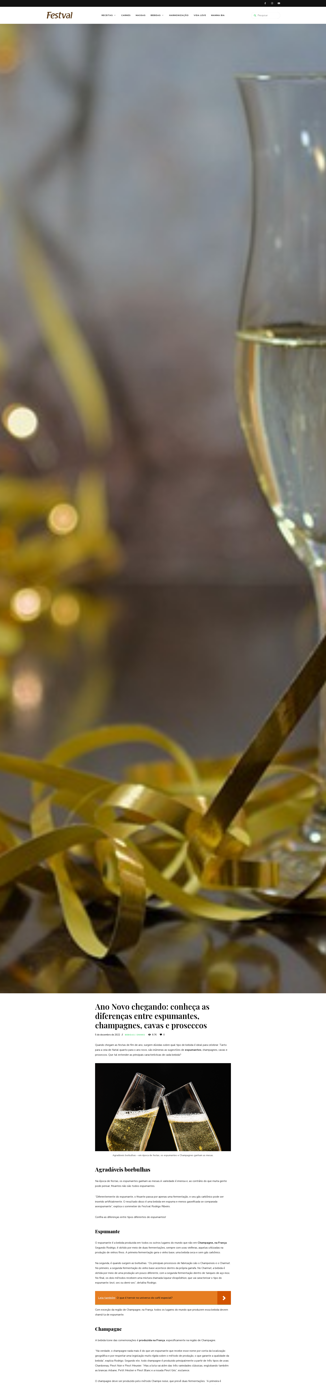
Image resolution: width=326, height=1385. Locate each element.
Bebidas (156, 15)
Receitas (107, 15)
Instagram (272, 3)
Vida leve (200, 15)
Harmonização (179, 15)
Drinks (141, 1035)
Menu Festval (278, 3)
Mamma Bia (218, 15)
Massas (141, 15)
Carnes (126, 15)
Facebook (265, 3)
